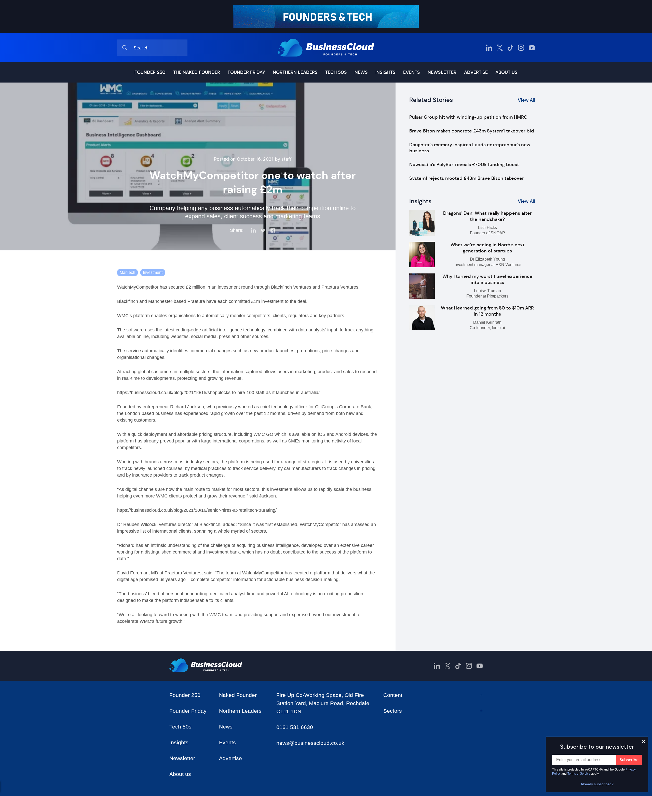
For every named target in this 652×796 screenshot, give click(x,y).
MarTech (127, 272)
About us (506, 72)
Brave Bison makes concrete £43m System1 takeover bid (471, 131)
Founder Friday (246, 72)
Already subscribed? (597, 784)
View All (526, 100)
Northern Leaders (295, 72)
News (361, 72)
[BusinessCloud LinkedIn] (489, 48)
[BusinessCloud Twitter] (500, 48)
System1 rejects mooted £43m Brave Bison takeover (466, 178)
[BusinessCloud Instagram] (521, 48)
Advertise (476, 72)
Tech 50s (336, 72)
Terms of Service (578, 773)
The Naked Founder (196, 72)
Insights (385, 72)
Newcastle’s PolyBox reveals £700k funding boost (464, 164)
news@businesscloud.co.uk (310, 743)
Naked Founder (238, 695)
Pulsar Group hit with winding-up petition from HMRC (468, 117)
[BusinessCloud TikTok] (510, 48)
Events (411, 72)
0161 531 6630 (294, 727)
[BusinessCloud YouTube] (532, 48)
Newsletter (442, 72)
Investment (152, 272)
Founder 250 (150, 72)
